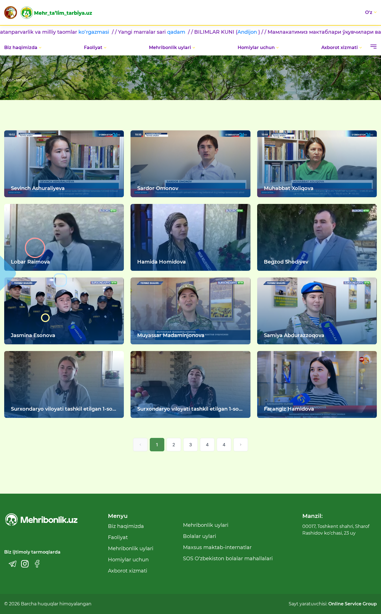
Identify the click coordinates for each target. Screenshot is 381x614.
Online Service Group (352, 603)
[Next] (240, 444)
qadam (122, 32)
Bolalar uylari (199, 536)
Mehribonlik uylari (170, 47)
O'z (368, 12)
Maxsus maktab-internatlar (217, 547)
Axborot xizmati (339, 47)
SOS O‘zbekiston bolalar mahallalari (228, 558)
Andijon (193, 32)
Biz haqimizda (20, 47)
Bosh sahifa (16, 79)
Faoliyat (93, 47)
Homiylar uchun (256, 47)
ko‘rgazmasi (40, 32)
